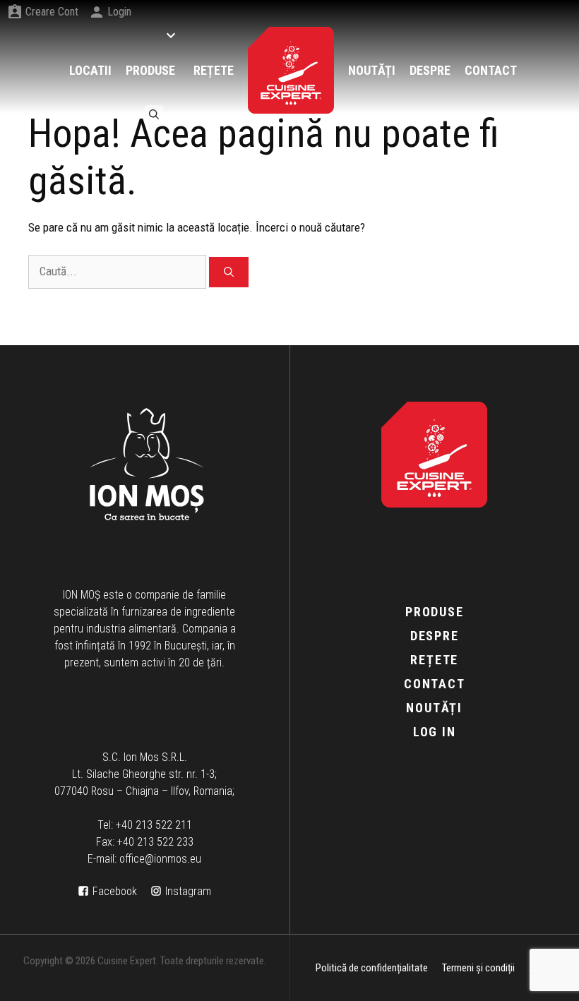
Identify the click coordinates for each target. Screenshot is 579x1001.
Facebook (114, 891)
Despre (434, 635)
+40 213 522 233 (155, 842)
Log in (434, 731)
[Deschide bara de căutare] (154, 114)
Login (119, 11)
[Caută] (229, 272)
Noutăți (434, 707)
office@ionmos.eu (160, 858)
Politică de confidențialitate (372, 967)
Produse (434, 611)
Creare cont (51, 11)
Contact (434, 683)
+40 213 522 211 (154, 825)
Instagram (188, 891)
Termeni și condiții (478, 967)
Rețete (434, 659)
